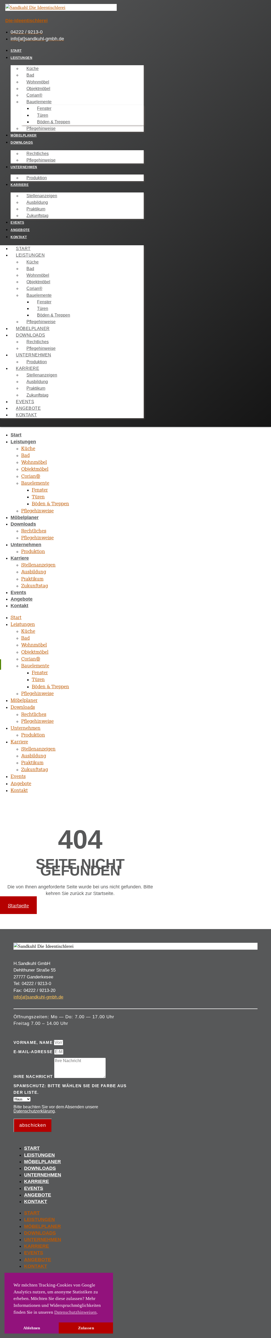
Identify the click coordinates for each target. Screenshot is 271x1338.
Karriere (20, 185)
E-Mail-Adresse (33, 1051)
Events (17, 222)
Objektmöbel (38, 88)
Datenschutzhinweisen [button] (75, 1312)
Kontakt (19, 237)
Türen (42, 115)
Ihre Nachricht (33, 1076)
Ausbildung (37, 202)
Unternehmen (24, 167)
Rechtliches (37, 153)
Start (16, 51)
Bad (30, 75)
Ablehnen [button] (31, 1328)
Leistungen (21, 58)
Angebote (20, 230)
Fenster (44, 108)
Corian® (34, 95)
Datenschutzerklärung (34, 1111)
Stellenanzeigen (41, 196)
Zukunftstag (37, 215)
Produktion (36, 178)
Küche (32, 68)
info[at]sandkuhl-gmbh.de (38, 997)
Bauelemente (39, 102)
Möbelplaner (24, 135)
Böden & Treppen (53, 122)
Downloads (22, 142)
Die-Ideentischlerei (26, 20)
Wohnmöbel (37, 82)
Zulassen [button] (86, 1328)
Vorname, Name (33, 1042)
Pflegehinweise (41, 128)
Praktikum (35, 209)
